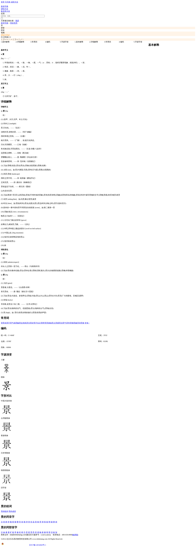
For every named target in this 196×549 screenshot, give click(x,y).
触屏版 (75, 535)
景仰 (79, 323)
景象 (75, 323)
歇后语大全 (5, 11)
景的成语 (12, 511)
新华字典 (4, 23)
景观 (57, 323)
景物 (72, 323)
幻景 (41, 323)
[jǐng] (3, 35)
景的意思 (13, 23)
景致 (82, 323)
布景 (6, 323)
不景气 (11, 323)
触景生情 (20, 323)
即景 (44, 323)
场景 (15, 323)
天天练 (7, 2)
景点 (53, 323)
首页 (3, 2)
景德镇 (49, 323)
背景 (3, 323)
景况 (61, 323)
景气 (64, 323)
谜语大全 (4, 9)
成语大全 (14, 2)
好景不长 (35, 323)
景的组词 (4, 511)
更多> (87, 323)
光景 (30, 323)
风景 (26, 323)
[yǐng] (7, 35)
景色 (68, 323)
